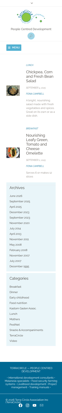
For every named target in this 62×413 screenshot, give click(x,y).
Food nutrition (18, 303)
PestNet (15, 324)
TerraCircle (16, 335)
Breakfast (32, 128)
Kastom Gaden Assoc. (23, 308)
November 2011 (19, 239)
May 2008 (16, 244)
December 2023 (19, 212)
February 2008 (18, 250)
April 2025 (16, 206)
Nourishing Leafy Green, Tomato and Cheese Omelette (37, 144)
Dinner (14, 292)
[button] (31, 36)
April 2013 (15, 233)
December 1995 (19, 266)
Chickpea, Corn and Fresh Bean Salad (39, 76)
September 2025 (20, 201)
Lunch (29, 65)
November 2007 (20, 255)
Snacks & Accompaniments (26, 330)
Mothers (15, 319)
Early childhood (19, 297)
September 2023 (20, 217)
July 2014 (15, 228)
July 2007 (15, 260)
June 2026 (16, 196)
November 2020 (20, 223)
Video (13, 340)
